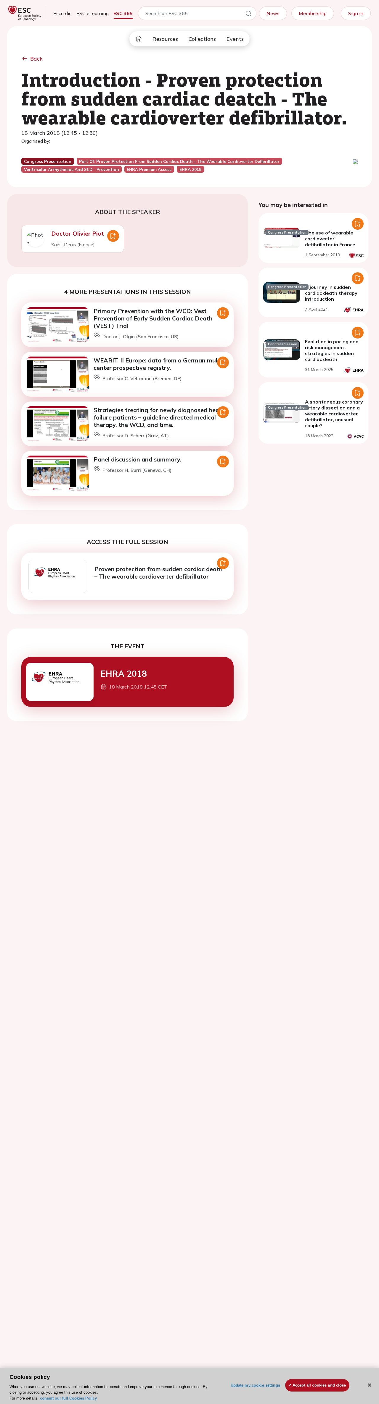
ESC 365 (123, 13)
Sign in (355, 13)
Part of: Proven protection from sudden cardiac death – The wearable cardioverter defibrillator (179, 161)
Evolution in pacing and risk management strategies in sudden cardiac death (332, 350)
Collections (202, 38)
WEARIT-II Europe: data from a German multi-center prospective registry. (159, 364)
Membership (313, 13)
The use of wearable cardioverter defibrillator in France (330, 238)
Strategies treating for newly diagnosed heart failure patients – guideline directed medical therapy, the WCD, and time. (159, 417)
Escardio (62, 13)
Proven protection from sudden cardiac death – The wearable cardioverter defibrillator (158, 572)
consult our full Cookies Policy (68, 1398)
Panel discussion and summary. (138, 459)
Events (235, 38)
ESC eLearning (92, 13)
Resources (165, 38)
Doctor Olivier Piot (77, 233)
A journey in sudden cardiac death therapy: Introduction (332, 293)
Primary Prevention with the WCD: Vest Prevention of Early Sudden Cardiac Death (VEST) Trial (153, 318)
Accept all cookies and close (319, 1385)
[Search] (248, 14)
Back (36, 58)
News (273, 13)
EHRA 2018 (124, 673)
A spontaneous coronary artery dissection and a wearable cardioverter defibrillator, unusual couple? (334, 413)
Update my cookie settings (255, 1385)
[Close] (369, 1385)
